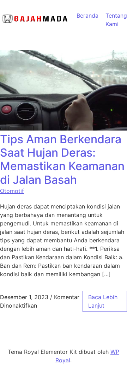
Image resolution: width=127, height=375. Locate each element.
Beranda (87, 15)
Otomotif (12, 190)
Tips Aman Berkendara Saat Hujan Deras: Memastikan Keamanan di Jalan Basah (62, 159)
